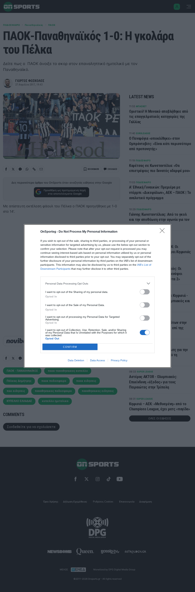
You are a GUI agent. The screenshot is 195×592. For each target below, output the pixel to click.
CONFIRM (70, 347)
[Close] (163, 231)
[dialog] (97, 296)
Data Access (97, 360)
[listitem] (97, 283)
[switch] (145, 291)
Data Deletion (76, 360)
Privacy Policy (119, 360)
